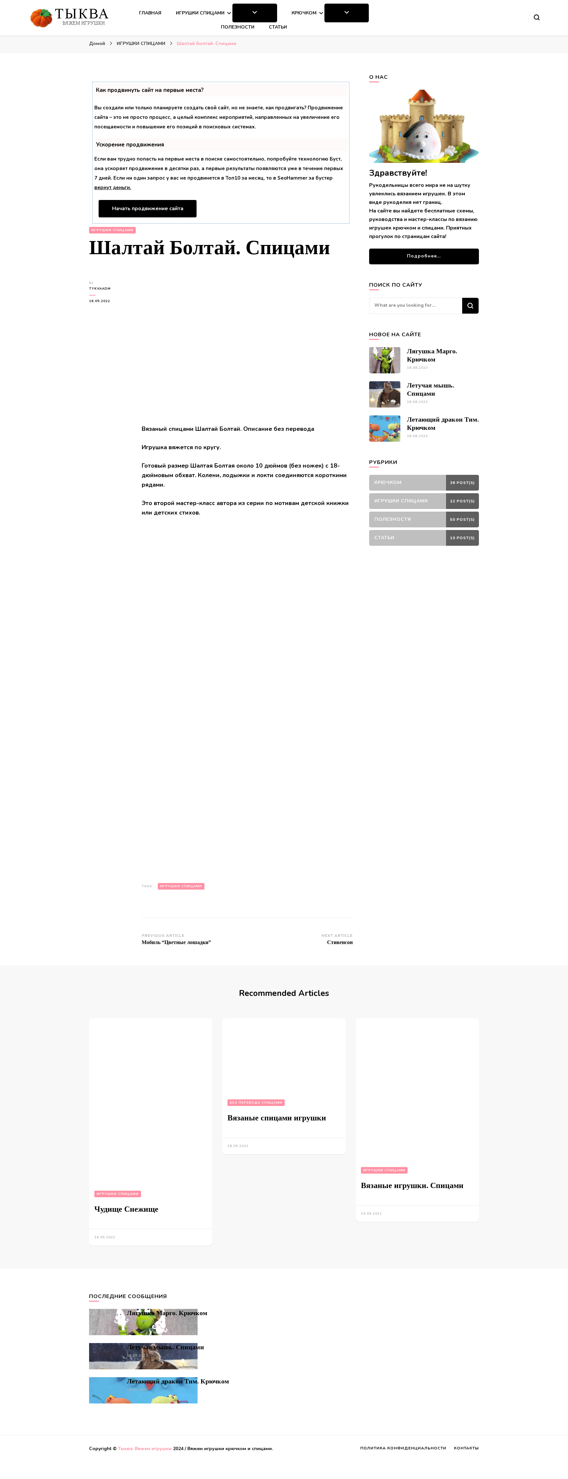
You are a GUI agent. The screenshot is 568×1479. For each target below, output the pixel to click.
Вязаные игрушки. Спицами (412, 1185)
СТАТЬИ (278, 27)
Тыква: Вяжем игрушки (145, 1449)
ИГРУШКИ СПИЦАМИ (200, 13)
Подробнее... (424, 256)
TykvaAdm (100, 288)
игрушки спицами (181, 886)
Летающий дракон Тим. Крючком (178, 1381)
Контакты (466, 1448)
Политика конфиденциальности (403, 1448)
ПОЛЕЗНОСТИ (237, 27)
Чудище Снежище (126, 1209)
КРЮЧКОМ (304, 13)
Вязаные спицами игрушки (276, 1118)
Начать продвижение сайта (147, 208)
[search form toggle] (537, 17)
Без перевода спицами (256, 1102)
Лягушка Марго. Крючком (167, 1312)
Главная (150, 13)
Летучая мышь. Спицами (165, 1347)
